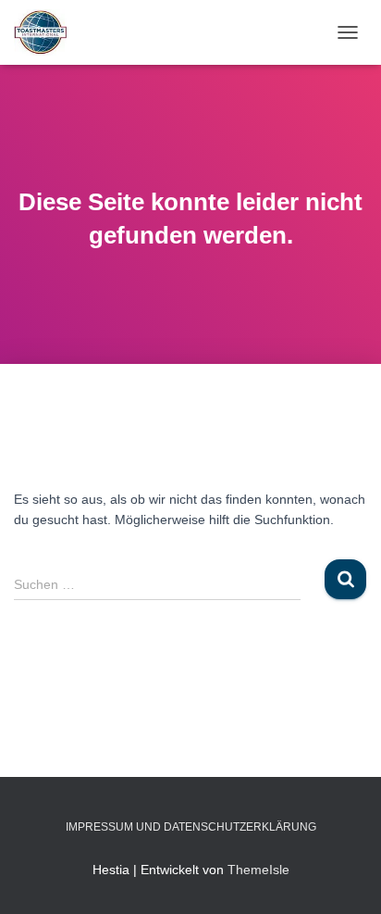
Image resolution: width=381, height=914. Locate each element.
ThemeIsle (258, 869)
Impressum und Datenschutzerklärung (191, 826)
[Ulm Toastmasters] (47, 32)
